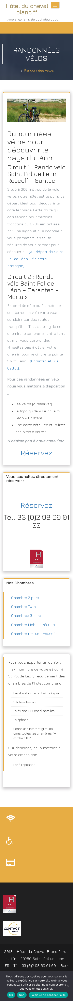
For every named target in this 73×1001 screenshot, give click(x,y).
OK (11, 995)
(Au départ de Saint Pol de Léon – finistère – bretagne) (35, 259)
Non (22, 995)
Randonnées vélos (39, 70)
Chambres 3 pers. (26, 615)
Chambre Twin (23, 606)
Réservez (37, 452)
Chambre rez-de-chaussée (34, 633)
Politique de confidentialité (48, 995)
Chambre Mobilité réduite (33, 625)
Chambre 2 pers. (25, 598)
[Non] (68, 986)
